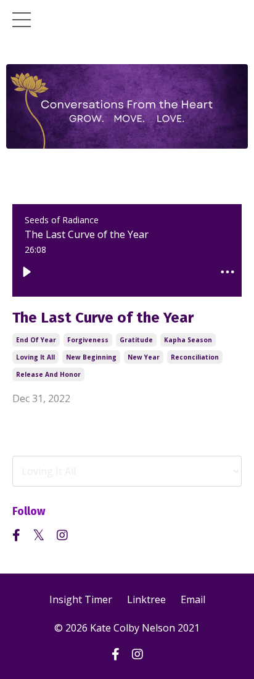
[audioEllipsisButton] (227, 272)
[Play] (26, 272)
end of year (36, 339)
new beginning (91, 357)
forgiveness (88, 339)
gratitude (136, 339)
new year (144, 357)
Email (193, 599)
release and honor (48, 374)
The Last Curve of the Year (103, 317)
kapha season (188, 339)
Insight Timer (80, 599)
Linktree (146, 599)
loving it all (35, 357)
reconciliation (195, 357)
